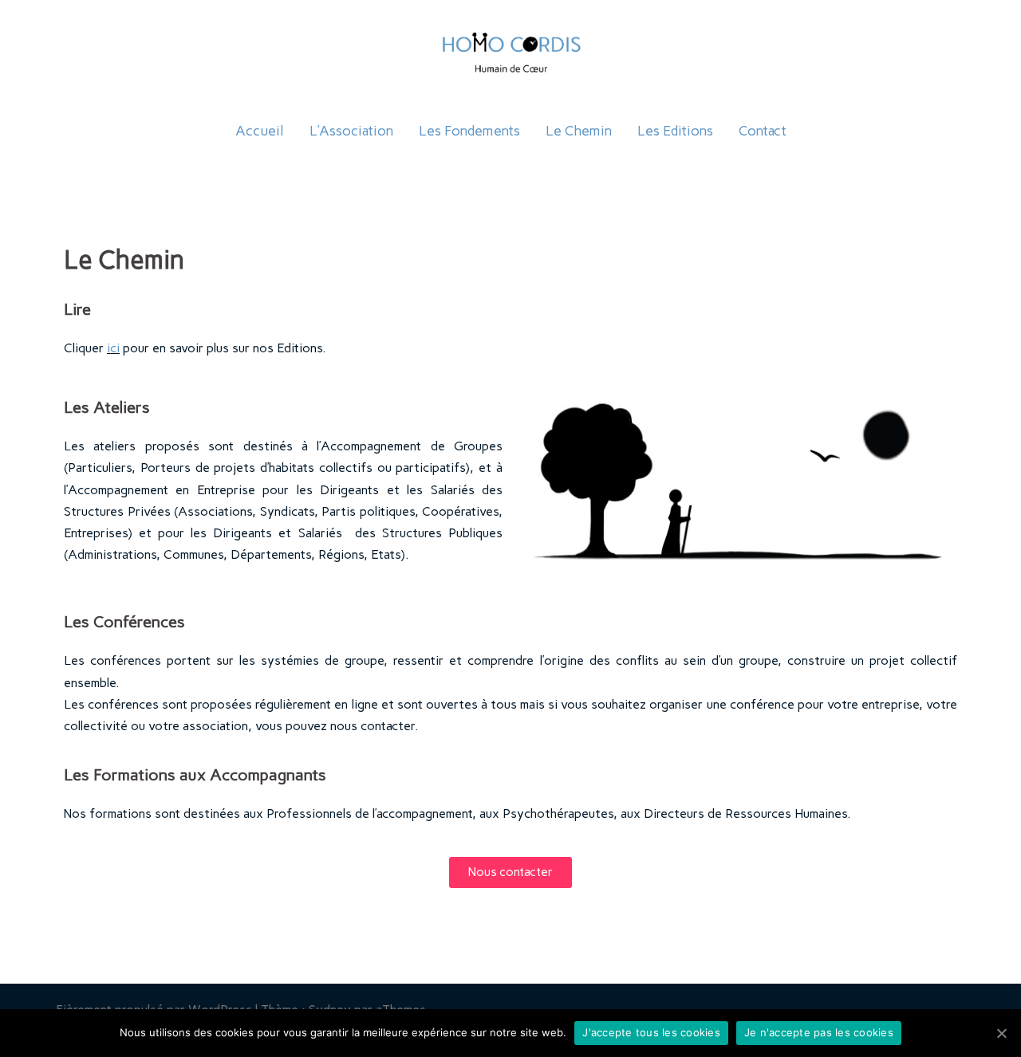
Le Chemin (579, 131)
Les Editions (675, 131)
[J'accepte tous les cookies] (1001, 1033)
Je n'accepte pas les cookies (818, 1032)
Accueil (259, 131)
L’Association (351, 131)
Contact (762, 131)
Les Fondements (469, 131)
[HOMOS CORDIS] (511, 61)
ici (113, 348)
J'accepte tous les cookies (651, 1032)
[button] (510, 872)
